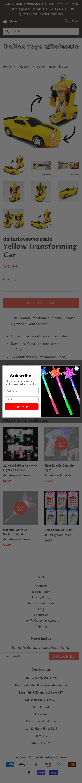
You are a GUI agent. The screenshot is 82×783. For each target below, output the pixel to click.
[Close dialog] (77, 368)
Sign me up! (21, 406)
